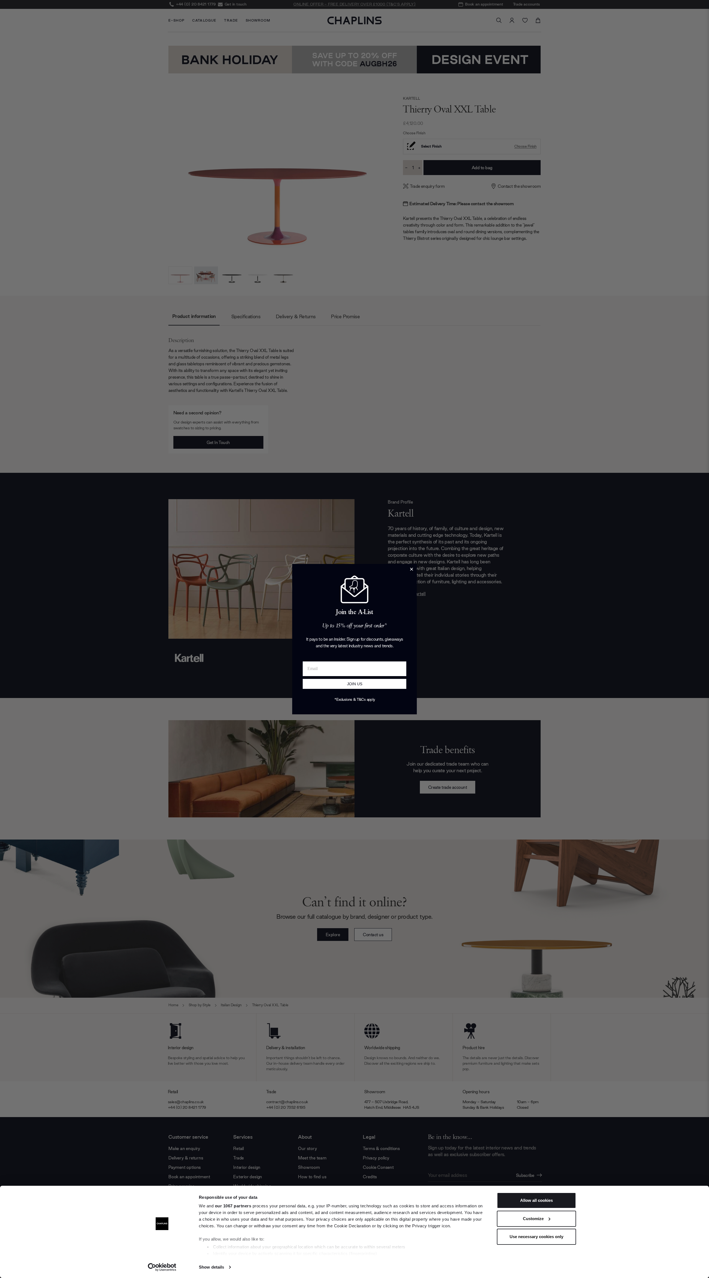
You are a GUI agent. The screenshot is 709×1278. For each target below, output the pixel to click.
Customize (533, 1218)
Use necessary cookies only (536, 1236)
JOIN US (354, 684)
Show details (211, 1267)
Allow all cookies (536, 1200)
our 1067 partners (233, 1205)
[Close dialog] (412, 569)
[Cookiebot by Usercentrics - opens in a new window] (162, 1267)
